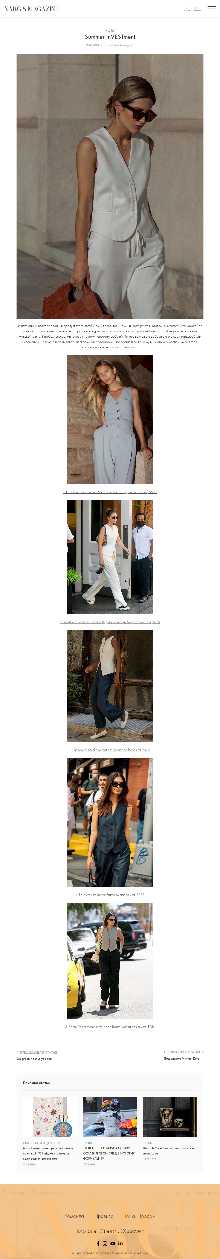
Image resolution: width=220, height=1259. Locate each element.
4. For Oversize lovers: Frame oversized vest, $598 (110, 894)
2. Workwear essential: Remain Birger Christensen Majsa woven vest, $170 (110, 621)
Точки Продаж (139, 1216)
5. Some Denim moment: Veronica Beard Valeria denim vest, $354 (110, 1026)
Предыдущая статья (38, 1052)
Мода (110, 30)
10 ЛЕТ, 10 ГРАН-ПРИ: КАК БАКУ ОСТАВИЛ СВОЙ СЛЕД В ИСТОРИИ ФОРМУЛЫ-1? (109, 1153)
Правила (104, 1216)
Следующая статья (182, 1052)
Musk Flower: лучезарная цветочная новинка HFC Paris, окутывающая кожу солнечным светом (48, 1153)
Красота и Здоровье (42, 1143)
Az (187, 9)
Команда (74, 1216)
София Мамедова (122, 45)
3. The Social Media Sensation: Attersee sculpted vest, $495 (110, 749)
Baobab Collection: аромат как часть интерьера (168, 1151)
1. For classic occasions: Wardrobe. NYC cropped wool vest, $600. (110, 492)
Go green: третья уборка (34, 1059)
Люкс (88, 1143)
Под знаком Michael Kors (181, 1058)
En (197, 9)
